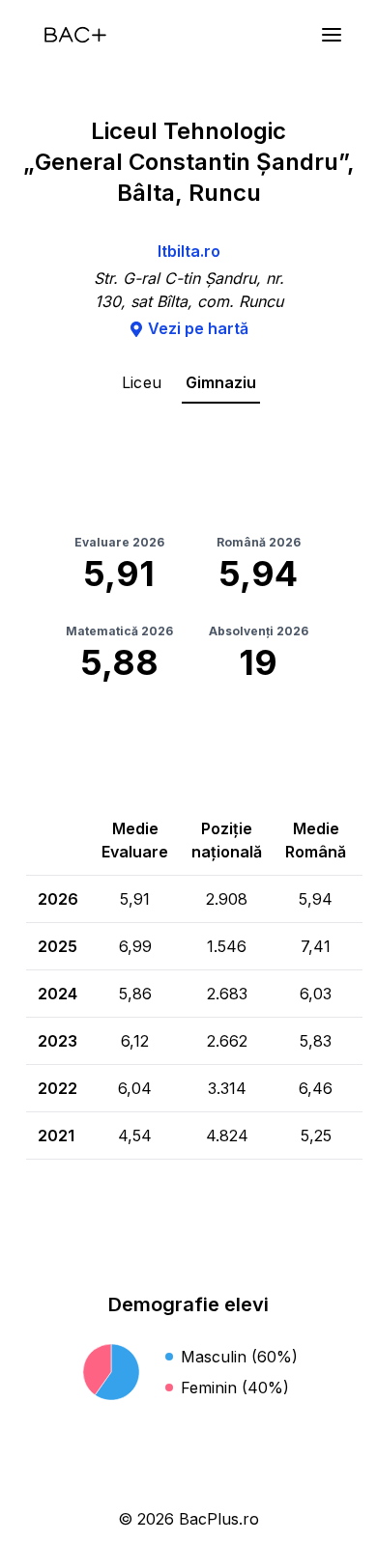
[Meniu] (331, 34)
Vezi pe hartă (198, 328)
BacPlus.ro (219, 1518)
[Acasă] (75, 34)
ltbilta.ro (189, 251)
